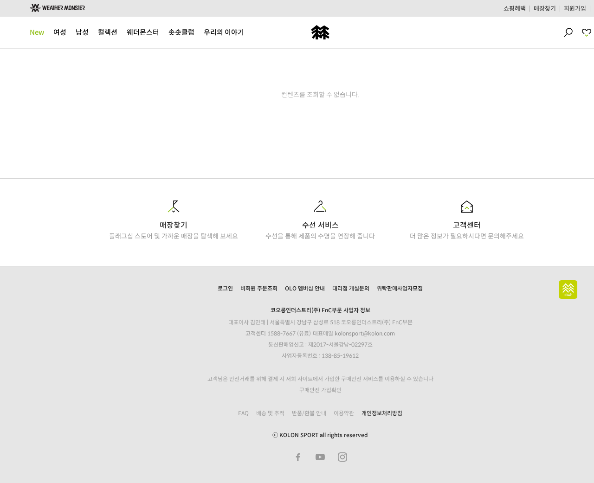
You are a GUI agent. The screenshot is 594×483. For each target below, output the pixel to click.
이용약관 (344, 413)
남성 (82, 32)
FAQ (243, 413)
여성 (59, 32)
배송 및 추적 (270, 413)
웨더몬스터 (143, 32)
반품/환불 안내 (309, 413)
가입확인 (331, 389)
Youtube (320, 457)
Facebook (298, 457)
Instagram (342, 457)
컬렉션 (107, 32)
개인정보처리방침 (382, 413)
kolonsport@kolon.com (365, 333)
